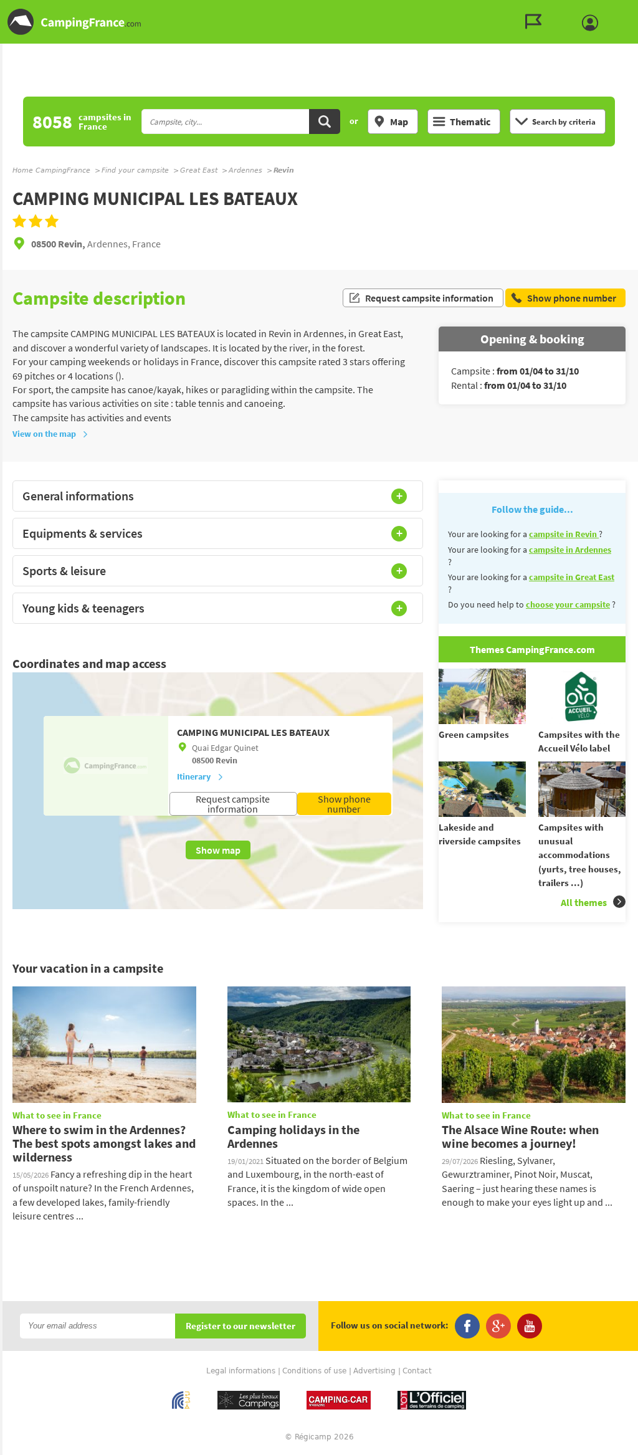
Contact (417, 1371)
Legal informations (240, 1371)
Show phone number (344, 804)
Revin (226, 760)
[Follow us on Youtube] (529, 1326)
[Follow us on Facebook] (467, 1326)
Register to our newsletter (240, 1326)
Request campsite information (429, 298)
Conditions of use (314, 1371)
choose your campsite (568, 604)
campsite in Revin (564, 534)
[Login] (593, 23)
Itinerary (194, 776)
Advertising (374, 1371)
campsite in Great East (571, 577)
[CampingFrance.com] (319, 21)
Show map (218, 850)
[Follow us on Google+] (498, 1326)
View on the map (44, 433)
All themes (584, 902)
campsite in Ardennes (570, 549)
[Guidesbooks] (536, 22)
